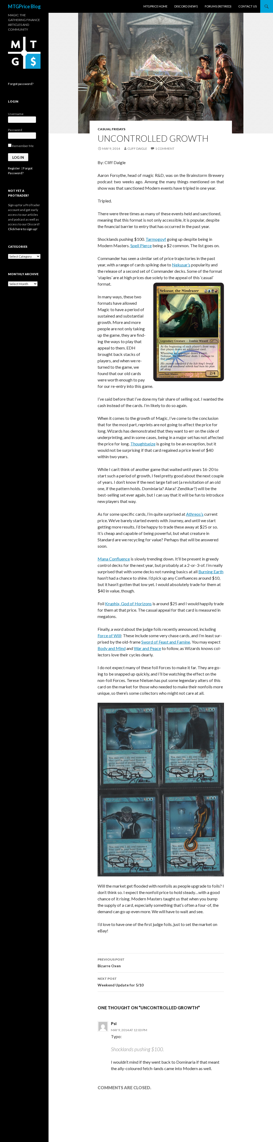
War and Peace (147, 648)
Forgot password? (20, 84)
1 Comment (164, 149)
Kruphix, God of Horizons (128, 603)
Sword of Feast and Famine (165, 641)
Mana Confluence (114, 558)
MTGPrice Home (155, 6)
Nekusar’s (181, 264)
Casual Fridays (111, 129)
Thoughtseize (142, 443)
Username (15, 114)
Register (14, 168)
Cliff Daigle (137, 149)
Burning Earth (210, 571)
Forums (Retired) (218, 6)
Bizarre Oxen (111, 962)
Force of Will (109, 635)
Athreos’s (194, 514)
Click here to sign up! (23, 229)
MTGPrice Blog (24, 6)
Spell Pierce (141, 245)
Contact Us (247, 6)
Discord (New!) (186, 6)
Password (15, 130)
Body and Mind (112, 648)
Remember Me (22, 146)
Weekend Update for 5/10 (120, 982)
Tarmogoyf (156, 239)
